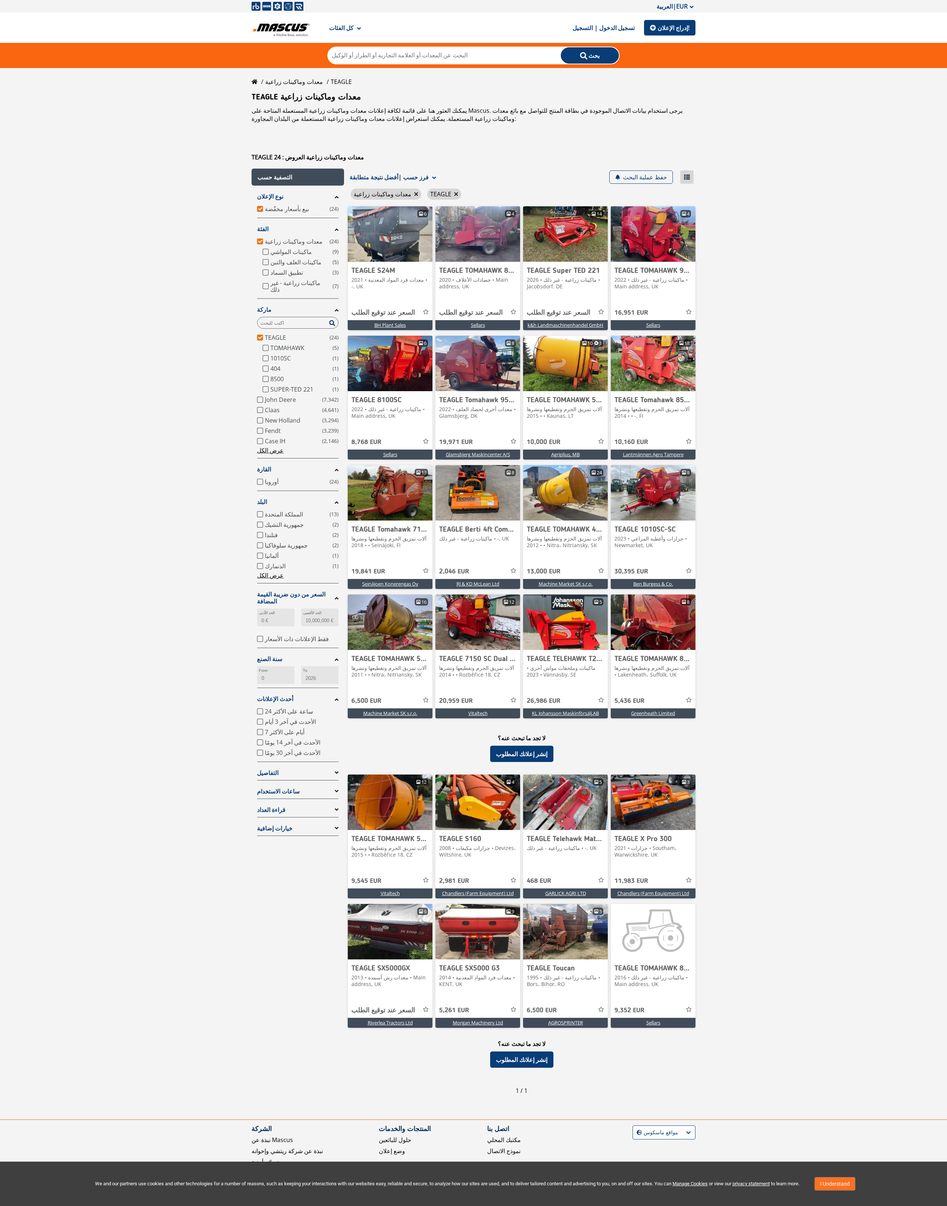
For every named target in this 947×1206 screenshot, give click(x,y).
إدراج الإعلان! (674, 28)
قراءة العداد (271, 810)
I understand (835, 1184)
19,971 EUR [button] (456, 442)
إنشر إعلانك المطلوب (521, 754)
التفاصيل (268, 773)
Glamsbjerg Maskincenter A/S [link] (478, 454)
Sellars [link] (478, 325)
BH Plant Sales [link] (390, 325)
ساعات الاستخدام (278, 791)
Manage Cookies (690, 1183)
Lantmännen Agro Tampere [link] (653, 454)
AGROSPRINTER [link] (565, 1022)
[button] (298, 177)
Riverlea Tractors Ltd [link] (390, 1022)
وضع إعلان (392, 1151)
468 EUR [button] (539, 881)
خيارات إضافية (275, 828)
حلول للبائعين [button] (395, 1140)
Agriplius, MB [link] (565, 454)
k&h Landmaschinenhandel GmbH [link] (565, 325)
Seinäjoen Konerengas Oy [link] (390, 583)
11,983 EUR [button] (631, 881)
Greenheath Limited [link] (653, 713)
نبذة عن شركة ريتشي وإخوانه (287, 1151)
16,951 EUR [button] (631, 312)
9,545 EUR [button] (366, 881)
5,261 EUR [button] (454, 1010)
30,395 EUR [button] (631, 571)
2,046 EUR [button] (454, 571)
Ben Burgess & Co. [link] (653, 583)
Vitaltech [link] (478, 713)
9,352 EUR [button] (629, 1010)
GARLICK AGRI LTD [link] (565, 893)
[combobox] (637, 1132)
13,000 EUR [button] (543, 571)
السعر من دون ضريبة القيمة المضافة (291, 597)
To (305, 670)
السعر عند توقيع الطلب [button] (383, 312)
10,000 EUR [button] (543, 442)
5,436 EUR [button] (629, 701)
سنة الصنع (269, 659)
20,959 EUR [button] (456, 701)
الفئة (263, 229)
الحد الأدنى (267, 613)
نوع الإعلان (270, 196)
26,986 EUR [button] (543, 701)
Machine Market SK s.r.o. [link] (566, 583)
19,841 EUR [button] (368, 571)
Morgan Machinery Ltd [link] (478, 1022)
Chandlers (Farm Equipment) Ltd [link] (478, 893)
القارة (264, 469)
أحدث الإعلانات (275, 699)
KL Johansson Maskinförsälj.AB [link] (565, 713)
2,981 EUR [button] (454, 881)
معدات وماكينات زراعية (294, 82)
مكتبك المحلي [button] (504, 1140)
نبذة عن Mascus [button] (272, 1140)
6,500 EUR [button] (366, 701)
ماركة (264, 309)
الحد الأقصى (312, 613)
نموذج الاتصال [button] (503, 1151)
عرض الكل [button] (270, 450)
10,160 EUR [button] (631, 442)
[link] (390, 234)
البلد (262, 502)
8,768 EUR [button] (366, 442)
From (263, 670)
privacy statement (751, 1183)
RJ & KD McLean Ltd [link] (477, 583)
